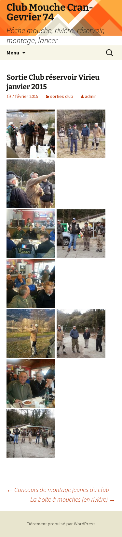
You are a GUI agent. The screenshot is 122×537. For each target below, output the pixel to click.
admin (91, 96)
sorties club (61, 96)
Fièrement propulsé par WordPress (61, 524)
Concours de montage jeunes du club (58, 489)
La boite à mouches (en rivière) (72, 499)
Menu (13, 52)
